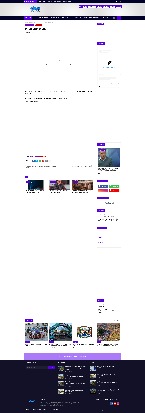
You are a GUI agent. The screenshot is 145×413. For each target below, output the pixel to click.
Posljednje (118, 6)
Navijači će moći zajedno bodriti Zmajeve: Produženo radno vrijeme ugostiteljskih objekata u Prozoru (107, 345)
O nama (39, 1)
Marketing (111, 410)
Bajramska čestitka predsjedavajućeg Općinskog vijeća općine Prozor (81, 191)
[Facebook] (33, 161)
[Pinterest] (43, 161)
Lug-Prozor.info (54, 409)
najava (100, 237)
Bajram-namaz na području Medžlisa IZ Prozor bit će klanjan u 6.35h (35, 191)
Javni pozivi (106, 6)
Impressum (50, 1)
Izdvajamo (99, 6)
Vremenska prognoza (109, 202)
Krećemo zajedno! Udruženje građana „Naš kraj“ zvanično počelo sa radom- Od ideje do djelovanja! (76, 368)
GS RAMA (112, 6)
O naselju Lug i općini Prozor (101, 410)
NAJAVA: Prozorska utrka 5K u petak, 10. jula (83, 344)
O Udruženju (104, 17)
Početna (29, 17)
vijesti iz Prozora (102, 232)
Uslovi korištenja (57, 1)
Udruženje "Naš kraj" (67, 1)
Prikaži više (90, 177)
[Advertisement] (60, 45)
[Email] (46, 161)
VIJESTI (34, 17)
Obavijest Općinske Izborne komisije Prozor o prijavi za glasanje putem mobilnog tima (75, 375)
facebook (104, 186)
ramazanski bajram (30, 24)
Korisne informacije (94, 17)
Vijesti (46, 17)
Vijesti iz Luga (37, 22)
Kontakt (44, 1)
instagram (104, 190)
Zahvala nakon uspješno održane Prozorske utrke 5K (36, 344)
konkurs (101, 242)
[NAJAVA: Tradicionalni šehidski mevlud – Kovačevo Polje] (93, 376)
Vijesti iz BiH (101, 234)
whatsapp (115, 186)
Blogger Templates (36, 409)
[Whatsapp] (40, 161)
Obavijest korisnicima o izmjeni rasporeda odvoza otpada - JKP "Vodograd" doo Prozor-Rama (75, 383)
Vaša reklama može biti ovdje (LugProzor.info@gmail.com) (72, 356)
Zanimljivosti (78, 17)
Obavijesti (63, 17)
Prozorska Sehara (54, 17)
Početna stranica (29, 22)
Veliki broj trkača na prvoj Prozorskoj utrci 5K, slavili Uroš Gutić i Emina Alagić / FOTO (60, 344)
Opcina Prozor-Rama (109, 203)
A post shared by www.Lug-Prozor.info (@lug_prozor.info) (112, 83)
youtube (115, 190)
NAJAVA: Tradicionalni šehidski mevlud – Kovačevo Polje (74, 391)
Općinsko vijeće (91, 6)
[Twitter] (36, 161)
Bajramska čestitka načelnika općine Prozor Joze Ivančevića (58, 191)
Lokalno (85, 6)
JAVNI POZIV (101, 240)
